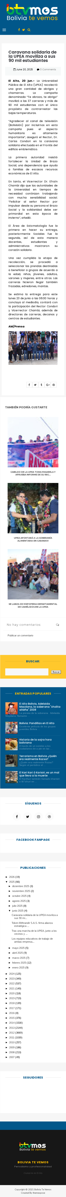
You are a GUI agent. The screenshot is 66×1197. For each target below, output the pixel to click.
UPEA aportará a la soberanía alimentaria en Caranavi (33, 539)
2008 (12, 1052)
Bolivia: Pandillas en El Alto (36, 723)
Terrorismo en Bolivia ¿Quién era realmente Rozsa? (38, 757)
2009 (12, 1047)
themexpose (39, 1192)
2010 (12, 1042)
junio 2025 (18, 910)
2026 (12, 876)
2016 (12, 1013)
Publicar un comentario (20, 635)
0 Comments (48, 69)
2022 (12, 983)
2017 (12, 1008)
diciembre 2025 (21, 886)
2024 (12, 973)
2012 (12, 1032)
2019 (12, 998)
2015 (12, 1017)
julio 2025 (17, 905)
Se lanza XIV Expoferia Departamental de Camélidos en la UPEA (33, 605)
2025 (12, 881)
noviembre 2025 (21, 891)
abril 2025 (18, 952)
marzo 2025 (19, 957)
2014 (12, 1022)
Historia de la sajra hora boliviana (35, 741)
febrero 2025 (19, 962)
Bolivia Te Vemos (42, 1189)
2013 (12, 1027)
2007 (12, 1057)
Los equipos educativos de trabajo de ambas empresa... (32, 940)
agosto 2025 (19, 900)
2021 (12, 988)
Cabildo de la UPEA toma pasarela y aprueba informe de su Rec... (33, 473)
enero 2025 (18, 967)
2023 (12, 978)
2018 (12, 1003)
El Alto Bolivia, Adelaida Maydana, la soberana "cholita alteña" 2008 (39, 707)
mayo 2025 (18, 947)
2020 (12, 993)
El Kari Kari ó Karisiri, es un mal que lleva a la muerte (39, 774)
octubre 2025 (19, 895)
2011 (12, 1037)
